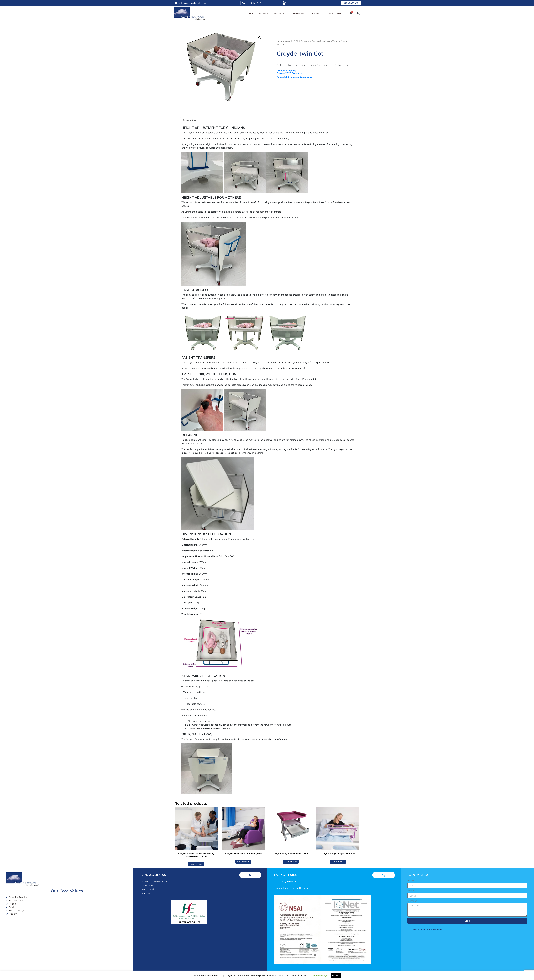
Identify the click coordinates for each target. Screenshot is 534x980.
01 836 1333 (254, 3)
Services (316, 13)
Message (412, 901)
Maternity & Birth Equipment (297, 41)
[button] (358, 13)
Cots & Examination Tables (326, 41)
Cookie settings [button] (319, 975)
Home (251, 13)
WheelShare (336, 13)
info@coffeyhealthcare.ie (195, 3)
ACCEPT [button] (335, 975)
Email (410, 891)
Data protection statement (427, 929)
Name (410, 880)
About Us (264, 13)
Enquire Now (196, 864)
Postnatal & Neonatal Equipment (294, 77)
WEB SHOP (298, 13)
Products (279, 13)
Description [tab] (189, 120)
